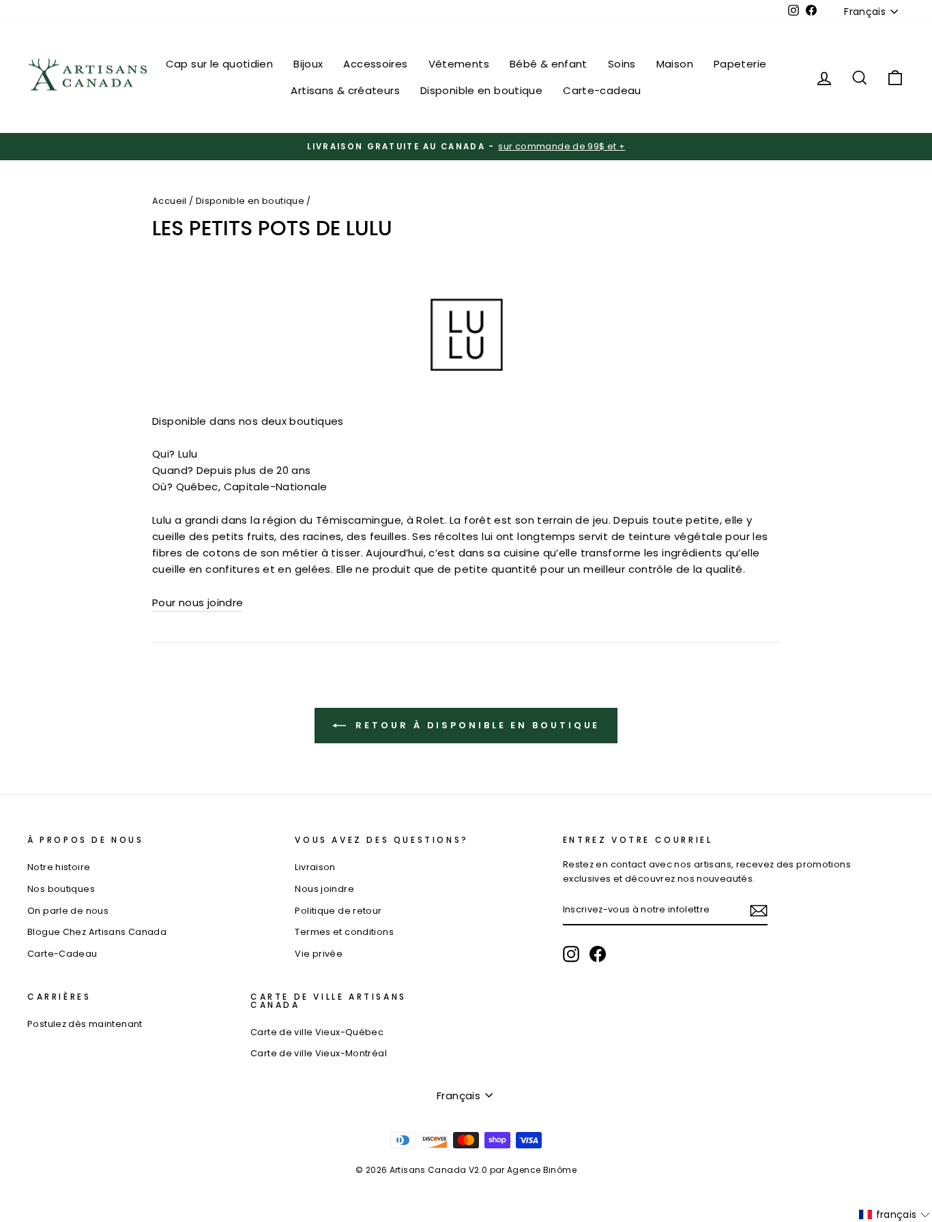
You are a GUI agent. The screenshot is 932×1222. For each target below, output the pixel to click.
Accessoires (375, 64)
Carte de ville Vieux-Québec (316, 1032)
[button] (895, 1214)
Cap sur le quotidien (220, 64)
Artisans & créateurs (345, 90)
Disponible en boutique (481, 90)
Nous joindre (324, 889)
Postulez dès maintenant (85, 1024)
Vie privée (319, 953)
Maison (674, 64)
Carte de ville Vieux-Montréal (318, 1053)
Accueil (169, 201)
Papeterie (740, 64)
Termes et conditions (344, 932)
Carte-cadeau (602, 90)
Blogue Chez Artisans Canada (96, 932)
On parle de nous (67, 911)
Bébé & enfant (548, 64)
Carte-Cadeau (62, 953)
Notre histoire (58, 867)
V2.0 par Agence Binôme (523, 1170)
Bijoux (308, 64)
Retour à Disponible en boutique (475, 725)
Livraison (315, 867)
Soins (622, 64)
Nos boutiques (61, 889)
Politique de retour (338, 911)
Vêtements (458, 64)
